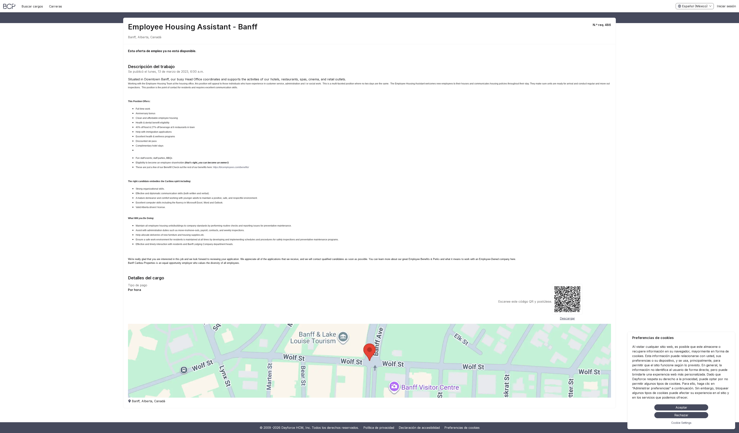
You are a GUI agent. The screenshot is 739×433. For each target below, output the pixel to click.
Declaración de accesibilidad (419, 428)
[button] (369, 361)
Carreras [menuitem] (55, 6)
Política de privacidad (378, 428)
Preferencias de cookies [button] (462, 428)
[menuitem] (9, 6)
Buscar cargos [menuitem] (32, 6)
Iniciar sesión (726, 6)
